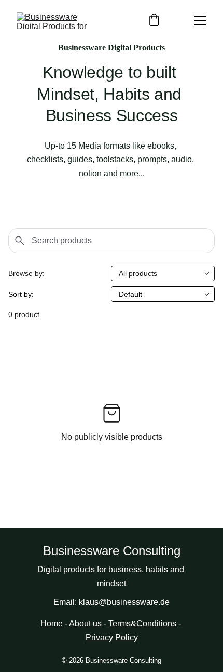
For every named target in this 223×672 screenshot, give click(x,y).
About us (85, 623)
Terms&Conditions (142, 623)
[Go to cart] (154, 20)
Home (52, 623)
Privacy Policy (112, 637)
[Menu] (200, 20)
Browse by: (26, 273)
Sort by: (21, 294)
